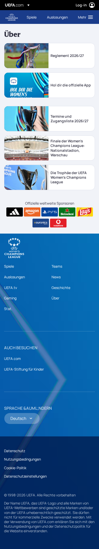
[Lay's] (84, 212)
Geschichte (61, 287)
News (56, 276)
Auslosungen (14, 276)
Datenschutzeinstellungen (25, 476)
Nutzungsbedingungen (22, 459)
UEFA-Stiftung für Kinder (24, 369)
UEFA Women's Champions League (11, 17)
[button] (84, 17)
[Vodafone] (58, 223)
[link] (31, 17)
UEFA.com (12, 358)
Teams (57, 266)
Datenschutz (14, 450)
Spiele (9, 266)
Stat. (8, 308)
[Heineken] (67, 212)
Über (55, 298)
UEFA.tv (10, 287)
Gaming (10, 298)
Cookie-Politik (15, 467)
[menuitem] (32, 17)
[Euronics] (40, 223)
